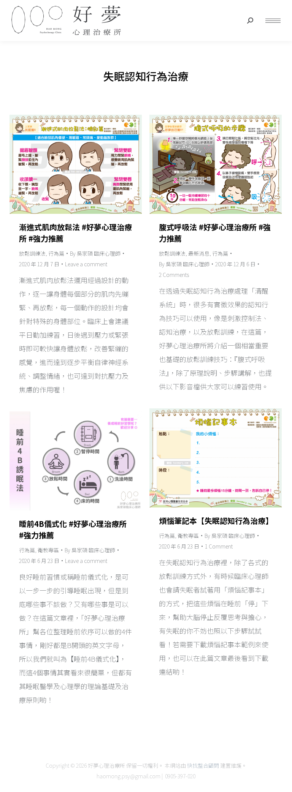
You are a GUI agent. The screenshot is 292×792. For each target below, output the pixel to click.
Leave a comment (86, 264)
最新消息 (198, 253)
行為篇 (56, 253)
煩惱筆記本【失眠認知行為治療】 (216, 520)
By (95, 253)
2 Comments (174, 274)
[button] (179, 7)
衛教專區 (188, 535)
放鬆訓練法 (32, 253)
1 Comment (219, 546)
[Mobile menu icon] (273, 20)
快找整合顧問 (203, 765)
